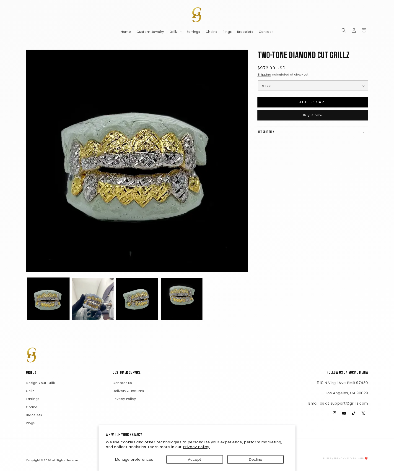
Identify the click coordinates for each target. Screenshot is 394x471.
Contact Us (122, 383)
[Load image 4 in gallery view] (182, 299)
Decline (255, 459)
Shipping (264, 74)
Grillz (30, 391)
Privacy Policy (124, 399)
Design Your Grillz (41, 383)
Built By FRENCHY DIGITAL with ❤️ (345, 458)
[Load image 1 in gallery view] (48, 299)
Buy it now (312, 115)
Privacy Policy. (196, 447)
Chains (32, 407)
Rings (30, 423)
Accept (194, 459)
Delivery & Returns (128, 391)
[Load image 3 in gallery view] (137, 299)
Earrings (32, 399)
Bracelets (34, 415)
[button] (175, 32)
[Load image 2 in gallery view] (93, 299)
